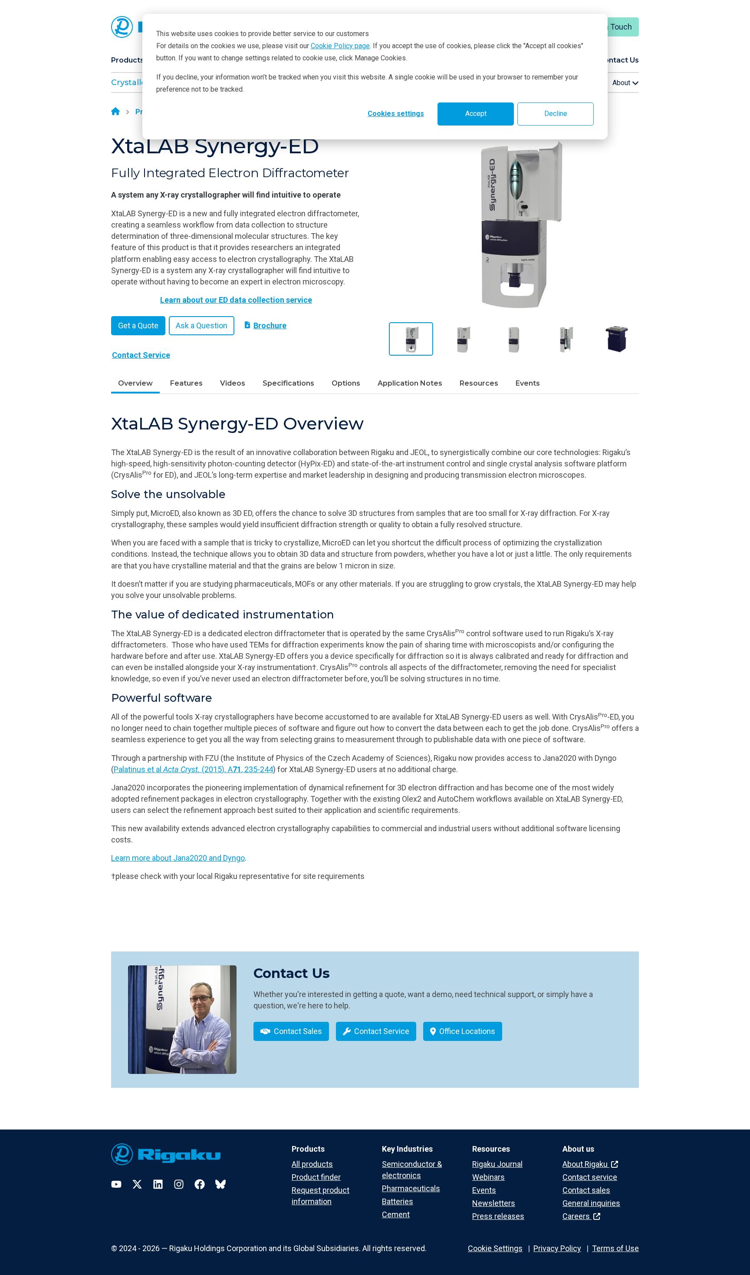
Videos (232, 383)
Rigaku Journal (497, 1164)
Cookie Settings (495, 1248)
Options (346, 383)
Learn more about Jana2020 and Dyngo (178, 857)
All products (312, 1164)
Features (186, 383)
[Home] (115, 112)
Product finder (316, 1177)
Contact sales (586, 1190)
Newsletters (493, 1203)
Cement (396, 1214)
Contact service (589, 1177)
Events (528, 383)
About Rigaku (585, 1164)
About (622, 83)
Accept (476, 113)
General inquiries (591, 1203)
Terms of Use (615, 1248)
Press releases (498, 1216)
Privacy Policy (557, 1248)
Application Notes (410, 383)
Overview (135, 383)
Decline (555, 113)
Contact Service (141, 355)
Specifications (288, 383)
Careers (577, 1216)
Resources (479, 383)
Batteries (397, 1201)
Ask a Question (201, 325)
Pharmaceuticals (411, 1188)
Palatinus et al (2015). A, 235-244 (193, 769)
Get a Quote (138, 325)
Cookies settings (396, 113)
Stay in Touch (609, 26)
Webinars (488, 1177)
